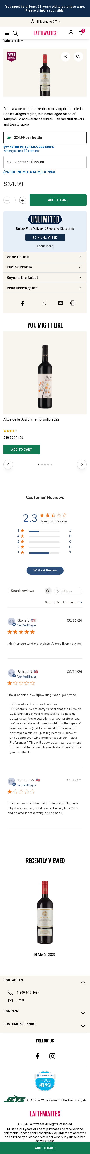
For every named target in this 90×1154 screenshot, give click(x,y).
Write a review (13, 41)
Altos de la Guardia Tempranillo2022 (31, 419)
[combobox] (63, 602)
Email (20, 1000)
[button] (45, 21)
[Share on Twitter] (44, 302)
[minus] (6, 200)
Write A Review (45, 570)
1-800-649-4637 (28, 992)
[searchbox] (26, 590)
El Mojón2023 (45, 955)
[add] (22, 200)
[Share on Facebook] (22, 302)
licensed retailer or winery (45, 1137)
